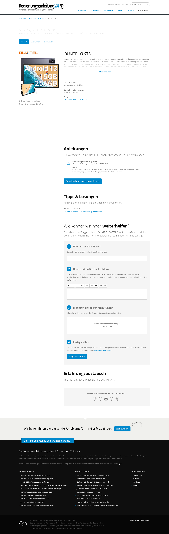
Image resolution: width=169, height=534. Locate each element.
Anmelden (144, 10)
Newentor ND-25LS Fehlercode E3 (88, 499)
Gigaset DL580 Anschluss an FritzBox (89, 492)
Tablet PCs (83, 99)
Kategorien (95, 10)
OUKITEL (41, 18)
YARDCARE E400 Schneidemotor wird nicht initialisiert (95, 485)
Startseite (22, 18)
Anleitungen (35, 42)
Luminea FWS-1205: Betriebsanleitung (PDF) (35, 475)
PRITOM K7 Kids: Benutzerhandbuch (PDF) (34, 499)
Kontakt (135, 485)
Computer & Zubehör (71, 99)
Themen (120, 10)
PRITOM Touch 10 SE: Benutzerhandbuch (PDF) (36, 492)
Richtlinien (136, 482)
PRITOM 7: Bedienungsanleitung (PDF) (33, 495)
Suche (131, 10)
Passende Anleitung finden (118, 4)
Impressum (145, 520)
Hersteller (82, 10)
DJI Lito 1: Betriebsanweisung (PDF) (32, 502)
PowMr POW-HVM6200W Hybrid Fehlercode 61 (93, 475)
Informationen (138, 475)
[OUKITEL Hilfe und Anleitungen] (39, 52)
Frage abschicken (77, 356)
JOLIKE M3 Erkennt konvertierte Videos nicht (92, 489)
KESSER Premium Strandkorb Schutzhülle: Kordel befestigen (40, 489)
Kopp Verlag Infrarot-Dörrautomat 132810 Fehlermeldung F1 (97, 505)
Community (108, 10)
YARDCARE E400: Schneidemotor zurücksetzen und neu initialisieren (43, 485)
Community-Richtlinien (103, 350)
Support (24, 42)
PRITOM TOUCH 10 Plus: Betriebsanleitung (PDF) (36, 505)
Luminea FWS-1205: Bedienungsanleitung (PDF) (36, 479)
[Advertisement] (107, 120)
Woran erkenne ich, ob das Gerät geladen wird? (83, 212)
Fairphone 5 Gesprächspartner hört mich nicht (92, 495)
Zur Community (115, 464)
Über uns (136, 479)
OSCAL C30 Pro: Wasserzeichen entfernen (34, 482)
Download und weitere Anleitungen (83, 181)
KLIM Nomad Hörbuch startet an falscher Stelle (93, 502)
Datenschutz (134, 520)
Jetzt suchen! (122, 428)
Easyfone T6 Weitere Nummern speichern (91, 479)
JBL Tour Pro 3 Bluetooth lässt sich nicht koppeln (93, 482)
